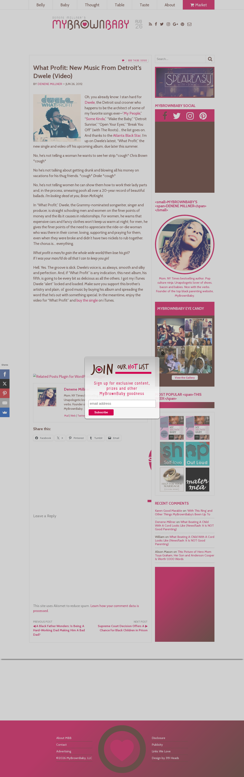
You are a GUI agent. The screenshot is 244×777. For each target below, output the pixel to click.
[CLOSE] (163, 353)
